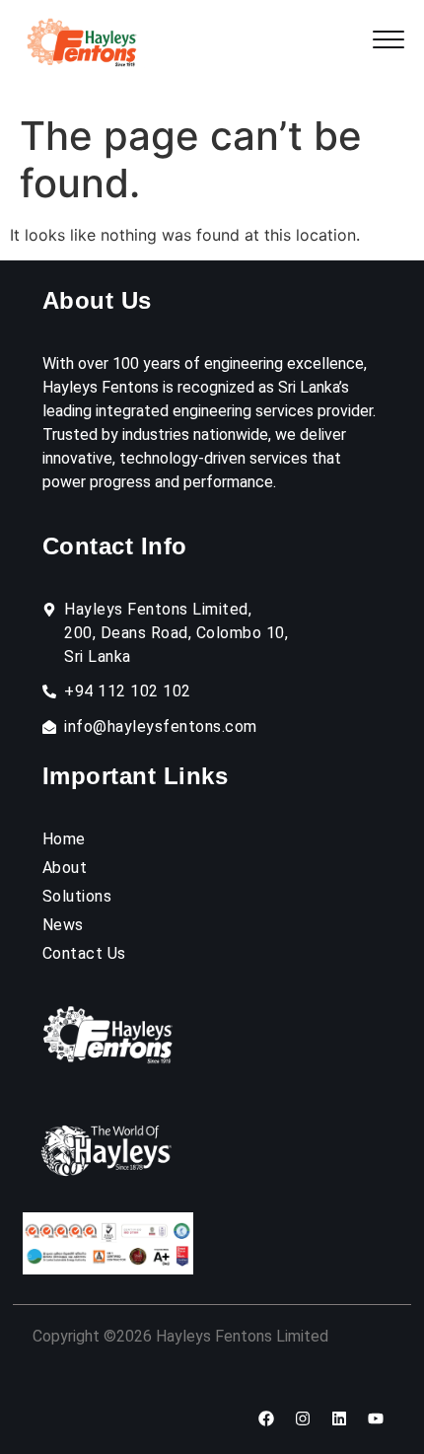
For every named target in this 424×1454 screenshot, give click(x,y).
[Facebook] (266, 1418)
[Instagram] (302, 1418)
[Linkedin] (339, 1418)
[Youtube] (375, 1418)
